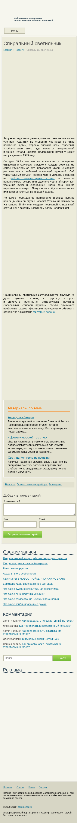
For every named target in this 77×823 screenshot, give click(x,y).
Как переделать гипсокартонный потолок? (48, 620)
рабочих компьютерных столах (32, 178)
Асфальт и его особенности (20, 573)
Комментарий (11, 501)
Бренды (43, 787)
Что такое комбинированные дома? (24, 604)
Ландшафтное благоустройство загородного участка (35, 558)
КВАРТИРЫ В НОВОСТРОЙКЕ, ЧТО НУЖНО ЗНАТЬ (34, 578)
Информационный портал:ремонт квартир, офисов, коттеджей (33, 19)
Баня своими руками (15, 568)
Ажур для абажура (21, 417)
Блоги (31, 787)
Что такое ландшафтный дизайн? (23, 594)
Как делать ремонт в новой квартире (25, 563)
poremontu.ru (25, 807)
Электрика (55, 484)
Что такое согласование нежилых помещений (31, 599)
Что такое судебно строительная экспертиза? (31, 588)
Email (42, 519)
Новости (10, 484)
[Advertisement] (38, 96)
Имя (6, 519)
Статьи (20, 787)
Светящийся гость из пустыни (29, 457)
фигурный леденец (44, 311)
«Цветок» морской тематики (27, 437)
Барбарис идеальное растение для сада (28, 583)
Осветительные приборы (32, 484)
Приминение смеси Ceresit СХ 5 (39, 639)
